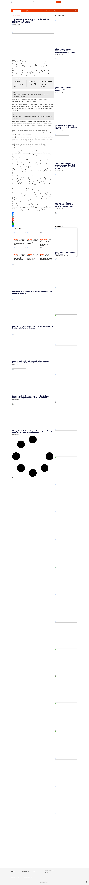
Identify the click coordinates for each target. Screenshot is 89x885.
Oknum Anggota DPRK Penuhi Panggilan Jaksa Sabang (32, 242)
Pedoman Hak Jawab (15, 877)
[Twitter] (33, 215)
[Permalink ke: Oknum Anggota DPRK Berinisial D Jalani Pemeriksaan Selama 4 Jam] (20, 235)
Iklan (34, 871)
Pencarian (58, 2)
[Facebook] (33, 213)
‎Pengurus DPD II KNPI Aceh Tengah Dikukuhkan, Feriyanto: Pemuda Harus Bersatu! (46, 257)
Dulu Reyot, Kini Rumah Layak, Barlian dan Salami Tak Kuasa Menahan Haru (32, 257)
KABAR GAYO (42, 254)
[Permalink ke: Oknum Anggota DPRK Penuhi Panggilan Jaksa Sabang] (33, 235)
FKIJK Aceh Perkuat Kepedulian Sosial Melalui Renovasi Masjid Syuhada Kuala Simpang (32, 327)
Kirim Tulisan (14, 875)
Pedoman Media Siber (27, 877)
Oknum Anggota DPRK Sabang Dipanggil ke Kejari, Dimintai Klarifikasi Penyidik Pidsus (19, 258)
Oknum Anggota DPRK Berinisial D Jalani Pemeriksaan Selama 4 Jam (19, 242)
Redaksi (13, 871)
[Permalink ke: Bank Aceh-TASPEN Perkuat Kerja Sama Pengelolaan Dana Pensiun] (46, 235)
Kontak (34, 875)
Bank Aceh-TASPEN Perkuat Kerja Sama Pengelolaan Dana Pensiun (45, 243)
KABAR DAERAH (29, 254)
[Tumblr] (33, 222)
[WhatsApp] (33, 224)
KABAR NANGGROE (16, 15)
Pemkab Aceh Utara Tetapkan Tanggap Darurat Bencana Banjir (33, 83)
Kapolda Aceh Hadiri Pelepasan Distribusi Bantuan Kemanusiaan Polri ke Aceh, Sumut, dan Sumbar (50, 11)
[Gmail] (33, 219)
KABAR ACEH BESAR (43, 239)
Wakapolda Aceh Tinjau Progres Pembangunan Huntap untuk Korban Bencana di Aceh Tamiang (32, 432)
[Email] (33, 217)
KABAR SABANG (16, 239)
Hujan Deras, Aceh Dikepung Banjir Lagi (65, 253)
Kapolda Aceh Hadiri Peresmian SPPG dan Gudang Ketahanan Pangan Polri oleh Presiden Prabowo (30, 397)
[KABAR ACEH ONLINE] (16, 2)
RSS (47, 872)
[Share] (33, 226)
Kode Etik (24, 875)
